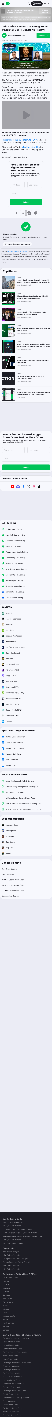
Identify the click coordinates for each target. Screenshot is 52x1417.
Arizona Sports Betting (14, 580)
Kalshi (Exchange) (13, 653)
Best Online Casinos (9, 869)
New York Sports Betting (15, 535)
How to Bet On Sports (14, 774)
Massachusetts (9, 1316)
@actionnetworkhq (31, 147)
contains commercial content (17, 251)
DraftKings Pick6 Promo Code (14, 1391)
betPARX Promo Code (11, 1380)
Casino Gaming (11, 862)
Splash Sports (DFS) (14, 710)
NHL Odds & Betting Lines (13, 1243)
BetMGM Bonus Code (11, 1342)
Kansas (6, 1319)
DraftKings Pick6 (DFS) (15, 693)
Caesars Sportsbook (14, 636)
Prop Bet (9, 848)
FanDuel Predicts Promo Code (15, 1352)
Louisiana (6, 1284)
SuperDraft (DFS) (12, 716)
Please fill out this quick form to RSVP (19, 140)
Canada (6, 1330)
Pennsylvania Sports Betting (17, 552)
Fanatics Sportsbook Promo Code (16, 1338)
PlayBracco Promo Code (12, 1408)
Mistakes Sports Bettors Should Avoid (20, 798)
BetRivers (9, 659)
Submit (26, 202)
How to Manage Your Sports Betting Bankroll (23, 809)
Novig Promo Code (10, 1359)
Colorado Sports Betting (15, 558)
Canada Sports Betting (15, 592)
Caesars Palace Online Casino (13, 885)
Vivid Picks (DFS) (12, 704)
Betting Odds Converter (15, 748)
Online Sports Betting (14, 529)
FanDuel (9, 721)
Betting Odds (11, 765)
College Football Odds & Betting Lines (17, 1229)
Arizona (6, 1291)
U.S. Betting (9, 523)
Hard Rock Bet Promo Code (14, 1384)
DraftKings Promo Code (12, 1370)
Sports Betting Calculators (18, 730)
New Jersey (7, 1298)
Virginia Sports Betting (14, 563)
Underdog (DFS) (12, 664)
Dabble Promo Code (11, 1394)
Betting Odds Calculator (15, 737)
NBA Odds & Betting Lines (13, 1226)
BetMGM (9, 624)
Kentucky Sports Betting (15, 586)
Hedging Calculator (13, 754)
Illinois (5, 1305)
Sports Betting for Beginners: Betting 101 (22, 787)
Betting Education (13, 818)
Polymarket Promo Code (12, 1349)
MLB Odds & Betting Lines (13, 1240)
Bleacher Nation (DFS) (14, 699)
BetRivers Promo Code (12, 1387)
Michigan (6, 1309)
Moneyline (10, 836)
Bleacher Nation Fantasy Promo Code (18, 1398)
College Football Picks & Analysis (15, 1259)
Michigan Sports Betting (15, 575)
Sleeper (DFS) (11, 681)
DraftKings (10, 630)
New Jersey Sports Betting (16, 569)
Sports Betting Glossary (15, 792)
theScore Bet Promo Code (13, 1377)
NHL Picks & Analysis (11, 1269)
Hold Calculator (12, 760)
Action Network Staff (16, 35)
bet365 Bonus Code (11, 1345)
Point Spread (11, 831)
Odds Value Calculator (14, 743)
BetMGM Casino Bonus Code (13, 880)
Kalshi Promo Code (10, 1356)
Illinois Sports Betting (14, 546)
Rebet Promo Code (10, 1405)
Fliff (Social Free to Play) (15, 647)
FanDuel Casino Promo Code (13, 891)
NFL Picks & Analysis (11, 1252)
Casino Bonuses (8, 874)
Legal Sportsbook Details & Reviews (20, 781)
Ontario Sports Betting (14, 598)
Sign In (46, 3)
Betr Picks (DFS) (12, 687)
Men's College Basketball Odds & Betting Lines (21, 1233)
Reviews (7, 606)
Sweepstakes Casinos (10, 896)
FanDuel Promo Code (11, 1373)
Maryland (6, 1288)
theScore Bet (11, 642)
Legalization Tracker (11, 1277)
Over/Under (10, 842)
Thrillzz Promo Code (11, 1412)
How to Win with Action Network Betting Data (23, 804)
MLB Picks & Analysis (11, 1266)
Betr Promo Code (9, 1401)
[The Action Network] (8, 4)
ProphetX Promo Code (11, 1366)
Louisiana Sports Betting (15, 541)
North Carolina (8, 1323)
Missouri (6, 1326)
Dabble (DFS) (11, 676)
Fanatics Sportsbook (14, 619)
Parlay (8, 853)
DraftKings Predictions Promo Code (17, 1363)
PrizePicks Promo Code (12, 1415)
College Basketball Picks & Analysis (16, 1262)
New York (6, 1281)
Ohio (5, 1312)
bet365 (9, 613)
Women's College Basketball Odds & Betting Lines (22, 1236)
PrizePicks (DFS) (12, 670)
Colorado (6, 1295)
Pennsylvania (8, 1302)
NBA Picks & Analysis (11, 1255)
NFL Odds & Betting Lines (13, 1222)
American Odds (12, 825)
